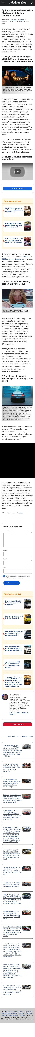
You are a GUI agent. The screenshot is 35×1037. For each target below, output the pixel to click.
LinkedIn (12, 714)
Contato (17, 712)
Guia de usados (12, 1012)
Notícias (22, 19)
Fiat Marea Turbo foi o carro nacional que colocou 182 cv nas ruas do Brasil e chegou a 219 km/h (11, 915)
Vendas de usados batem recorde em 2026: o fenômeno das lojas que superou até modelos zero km (12, 870)
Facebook (29, 1013)
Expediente (28, 1012)
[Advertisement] (17, 460)
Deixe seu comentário (17, 188)
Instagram (24, 712)
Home (8, 736)
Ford (20, 513)
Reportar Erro (18, 736)
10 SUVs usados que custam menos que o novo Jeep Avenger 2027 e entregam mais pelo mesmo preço (12, 783)
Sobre (12, 736)
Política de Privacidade (9, 1013)
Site (4, 567)
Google (4, 1015)
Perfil (11, 712)
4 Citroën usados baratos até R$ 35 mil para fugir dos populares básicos (12, 884)
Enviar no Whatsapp (17, 724)
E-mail (5, 559)
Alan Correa (13, 19)
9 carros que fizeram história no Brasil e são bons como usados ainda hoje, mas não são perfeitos (11, 767)
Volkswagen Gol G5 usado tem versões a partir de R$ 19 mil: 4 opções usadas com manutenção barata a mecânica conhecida (12, 798)
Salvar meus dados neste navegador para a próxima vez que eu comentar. (18, 577)
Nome (5, 550)
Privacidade (25, 736)
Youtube (22, 1015)
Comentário (6, 531)
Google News (13, 1015)
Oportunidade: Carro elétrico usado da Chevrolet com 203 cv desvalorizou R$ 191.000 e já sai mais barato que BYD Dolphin (12, 814)
